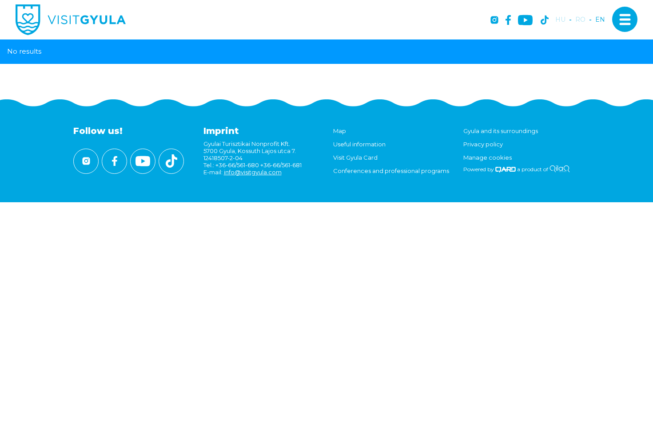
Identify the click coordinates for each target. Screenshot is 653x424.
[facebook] (508, 20)
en (600, 20)
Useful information (359, 144)
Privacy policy (483, 144)
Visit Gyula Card (355, 157)
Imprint (221, 131)
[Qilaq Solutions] (559, 169)
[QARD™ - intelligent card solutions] (505, 169)
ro (580, 20)
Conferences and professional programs (391, 170)
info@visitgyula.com (253, 172)
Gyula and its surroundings (500, 130)
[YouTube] (525, 21)
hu (560, 20)
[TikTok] (544, 20)
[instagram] (494, 20)
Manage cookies (487, 157)
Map (339, 130)
